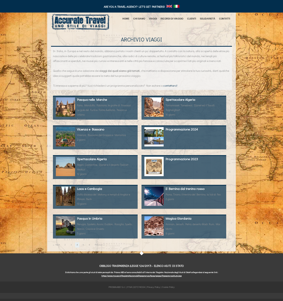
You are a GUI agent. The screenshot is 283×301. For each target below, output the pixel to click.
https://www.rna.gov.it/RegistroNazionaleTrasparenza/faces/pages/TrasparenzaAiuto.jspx (141, 275)
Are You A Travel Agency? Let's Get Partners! (134, 6)
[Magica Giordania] (154, 226)
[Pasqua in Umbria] (65, 226)
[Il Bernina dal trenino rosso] (154, 196)
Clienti (191, 18)
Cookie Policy (168, 287)
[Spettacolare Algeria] (154, 107)
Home (125, 18)
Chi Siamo (139, 18)
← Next (56, 244)
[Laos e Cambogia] (65, 196)
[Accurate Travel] (80, 21)
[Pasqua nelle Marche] (65, 107)
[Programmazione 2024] (154, 136)
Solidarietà (207, 18)
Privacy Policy (153, 287)
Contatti (224, 18)
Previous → (100, 244)
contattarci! (170, 85)
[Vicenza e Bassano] (65, 136)
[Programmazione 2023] (154, 166)
